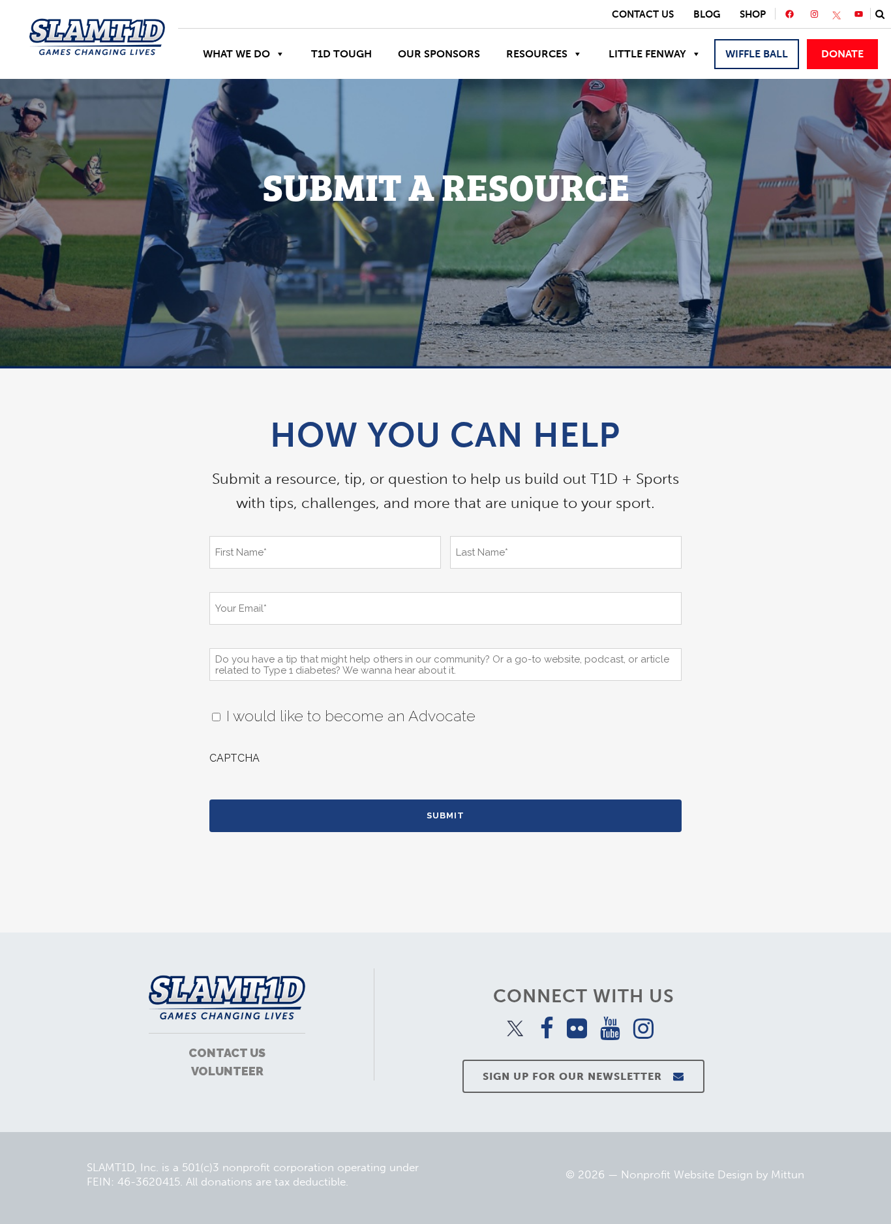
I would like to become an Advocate (351, 715)
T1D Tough (341, 54)
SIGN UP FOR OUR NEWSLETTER (572, 1076)
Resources (536, 54)
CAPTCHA (234, 758)
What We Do (236, 54)
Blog (706, 14)
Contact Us (643, 14)
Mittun (787, 1174)
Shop (753, 14)
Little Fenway (647, 54)
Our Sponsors (439, 54)
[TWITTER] (836, 15)
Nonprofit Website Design (687, 1174)
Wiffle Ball (756, 54)
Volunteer (227, 1071)
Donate (842, 54)
